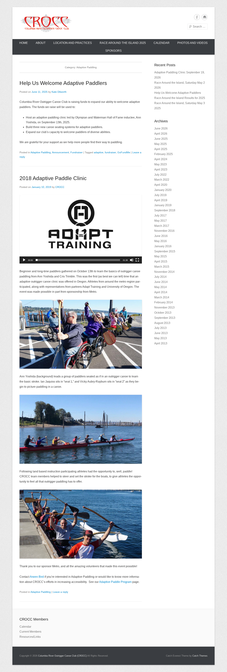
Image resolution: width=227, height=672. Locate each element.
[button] (81, 229)
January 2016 (162, 246)
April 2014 (160, 292)
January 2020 (162, 189)
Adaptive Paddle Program (115, 581)
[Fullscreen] (137, 260)
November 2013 (164, 307)
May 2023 (160, 164)
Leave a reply (60, 591)
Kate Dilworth (59, 91)
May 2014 (160, 287)
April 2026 (160, 133)
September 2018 (164, 210)
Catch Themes (199, 655)
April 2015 (160, 261)
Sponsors (113, 50)
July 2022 (160, 174)
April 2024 (160, 159)
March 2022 (161, 179)
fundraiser (110, 152)
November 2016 (164, 230)
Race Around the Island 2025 (123, 42)
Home (23, 42)
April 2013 (160, 343)
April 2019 (160, 200)
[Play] (24, 260)
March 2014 (161, 297)
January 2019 (162, 205)
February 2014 (163, 302)
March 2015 (161, 266)
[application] (81, 229)
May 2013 (160, 338)
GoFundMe (123, 152)
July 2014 (160, 276)
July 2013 (160, 327)
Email (204, 17)
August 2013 (162, 322)
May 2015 (160, 256)
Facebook (197, 17)
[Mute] (131, 260)
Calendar (162, 42)
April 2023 (160, 169)
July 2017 (160, 215)
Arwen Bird (37, 576)
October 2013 (162, 312)
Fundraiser (76, 152)
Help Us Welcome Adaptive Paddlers (63, 83)
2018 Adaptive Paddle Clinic (53, 178)
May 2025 (160, 143)
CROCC (59, 187)
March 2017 (161, 225)
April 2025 (160, 149)
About (41, 42)
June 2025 (161, 138)
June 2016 (161, 235)
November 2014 (164, 271)
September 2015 (164, 251)
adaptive (98, 152)
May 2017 (160, 220)
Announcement (60, 152)
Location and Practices (72, 42)
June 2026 (161, 128)
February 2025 (163, 154)
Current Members (30, 631)
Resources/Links (30, 636)
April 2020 (160, 184)
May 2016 (160, 241)
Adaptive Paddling (41, 152)
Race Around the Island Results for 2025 (179, 97)
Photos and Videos (192, 42)
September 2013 (164, 317)
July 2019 (160, 195)
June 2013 (161, 333)
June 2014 (161, 281)
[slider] (78, 260)
